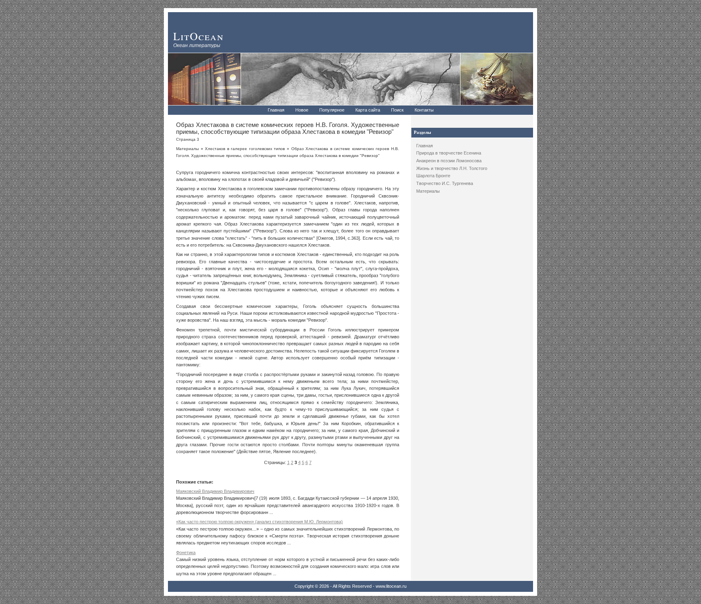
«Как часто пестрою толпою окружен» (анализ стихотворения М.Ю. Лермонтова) (259, 521)
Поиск (397, 109)
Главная (276, 109)
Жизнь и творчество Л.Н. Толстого (451, 168)
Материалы (428, 191)
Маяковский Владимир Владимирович (215, 491)
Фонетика (186, 552)
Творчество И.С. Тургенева (444, 183)
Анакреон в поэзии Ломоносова (449, 160)
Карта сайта (367, 109)
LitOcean (198, 36)
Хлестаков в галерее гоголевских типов (245, 148)
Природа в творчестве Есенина (448, 152)
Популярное (331, 109)
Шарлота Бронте (433, 175)
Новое (301, 109)
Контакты (424, 109)
